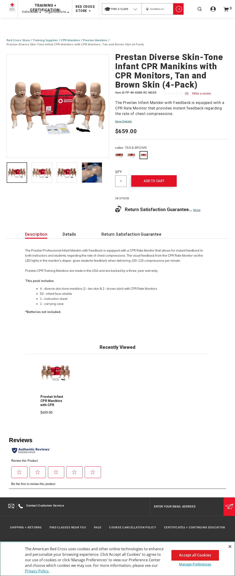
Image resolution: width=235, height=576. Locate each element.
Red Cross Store (18, 40)
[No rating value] (174, 93)
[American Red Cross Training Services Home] (12, 7)
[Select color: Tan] (131, 155)
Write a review (201, 93)
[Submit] (229, 506)
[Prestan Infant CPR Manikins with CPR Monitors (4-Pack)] (55, 372)
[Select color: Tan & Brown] (144, 155)
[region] (117, 559)
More (196, 210)
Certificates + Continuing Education (194, 527)
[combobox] (122, 9)
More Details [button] (123, 121)
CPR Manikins (70, 40)
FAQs (97, 527)
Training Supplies (45, 40)
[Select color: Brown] (119, 155)
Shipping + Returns (26, 527)
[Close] (230, 547)
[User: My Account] (213, 11)
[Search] (200, 12)
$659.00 (46, 412)
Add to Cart (154, 181)
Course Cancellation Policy (132, 527)
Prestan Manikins (95, 40)
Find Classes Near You (68, 527)
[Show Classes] (178, 9)
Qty (118, 172)
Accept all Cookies (195, 555)
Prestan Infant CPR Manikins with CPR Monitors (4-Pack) (51, 405)
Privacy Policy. (37, 570)
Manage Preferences (195, 564)
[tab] (17, 173)
